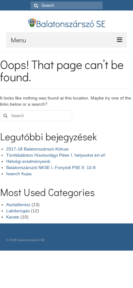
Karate (12, 216)
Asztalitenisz (18, 204)
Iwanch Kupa (19, 173)
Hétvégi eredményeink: (28, 161)
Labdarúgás (18, 210)
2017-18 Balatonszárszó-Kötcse (37, 148)
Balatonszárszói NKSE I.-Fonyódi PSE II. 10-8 (51, 167)
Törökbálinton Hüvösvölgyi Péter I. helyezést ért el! (55, 155)
